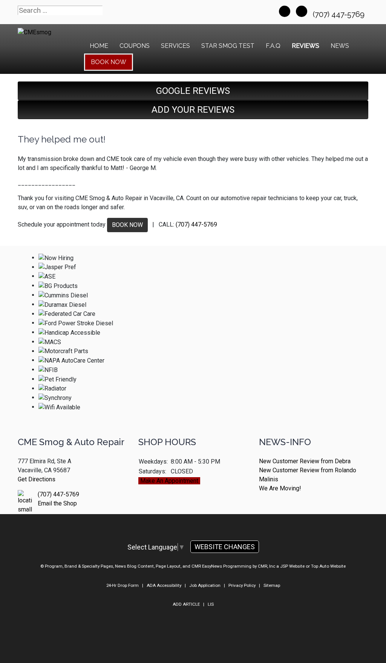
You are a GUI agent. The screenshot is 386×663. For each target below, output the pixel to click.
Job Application (205, 585)
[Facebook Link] (284, 11)
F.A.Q (273, 45)
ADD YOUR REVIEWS (193, 109)
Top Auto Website (328, 566)
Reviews (305, 45)
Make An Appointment (169, 480)
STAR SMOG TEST (227, 45)
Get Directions (36, 479)
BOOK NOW (127, 224)
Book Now (108, 62)
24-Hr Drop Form (122, 585)
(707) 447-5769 (339, 14)
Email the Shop (57, 503)
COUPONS (134, 45)
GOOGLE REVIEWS (193, 91)
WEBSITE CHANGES (225, 547)
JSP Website (292, 566)
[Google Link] (301, 11)
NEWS (340, 45)
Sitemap (271, 585)
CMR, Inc (266, 566)
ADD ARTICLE (186, 604)
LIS (211, 604)
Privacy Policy (242, 585)
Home (99, 45)
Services (175, 45)
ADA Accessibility (164, 585)
